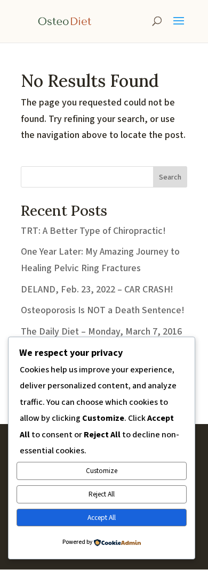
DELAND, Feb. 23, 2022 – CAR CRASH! (97, 289)
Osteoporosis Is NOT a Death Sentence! (103, 310)
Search (170, 177)
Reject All (102, 494)
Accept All (101, 517)
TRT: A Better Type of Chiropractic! (93, 231)
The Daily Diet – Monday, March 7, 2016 (101, 331)
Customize (101, 471)
